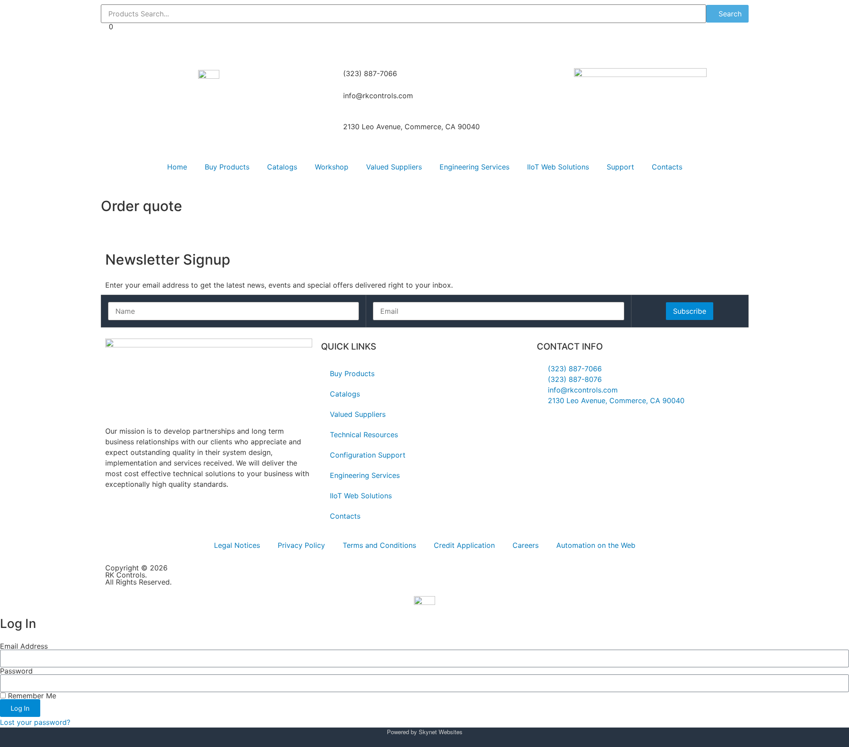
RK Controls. (126, 574)
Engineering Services (474, 166)
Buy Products (227, 166)
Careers (525, 545)
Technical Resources (364, 434)
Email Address (24, 646)
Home (177, 166)
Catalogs (282, 166)
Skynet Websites (441, 732)
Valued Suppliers (394, 166)
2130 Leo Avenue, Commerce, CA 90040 (411, 126)
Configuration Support (367, 455)
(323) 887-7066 (370, 73)
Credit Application (464, 545)
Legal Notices (237, 545)
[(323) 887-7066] (332, 79)
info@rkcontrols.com (378, 95)
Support (620, 166)
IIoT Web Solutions (558, 166)
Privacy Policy (301, 545)
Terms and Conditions (379, 545)
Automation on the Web (595, 545)
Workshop (331, 166)
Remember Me (31, 695)
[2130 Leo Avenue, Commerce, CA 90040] (332, 132)
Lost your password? (35, 722)
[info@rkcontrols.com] (332, 101)
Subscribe (689, 311)
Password (16, 670)
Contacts (667, 166)
